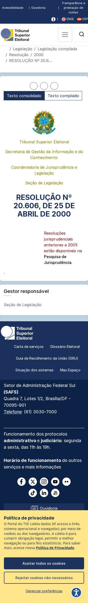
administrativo (20, 440)
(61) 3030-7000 (40, 411)
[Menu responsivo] (65, 35)
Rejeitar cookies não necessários (44, 578)
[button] (82, 34)
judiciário (51, 440)
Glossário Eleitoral (65, 346)
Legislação (22, 48)
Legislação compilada (57, 48)
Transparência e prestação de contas (73, 7)
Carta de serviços (29, 346)
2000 (39, 54)
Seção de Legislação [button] (23, 304)
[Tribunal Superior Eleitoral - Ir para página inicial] (15, 34)
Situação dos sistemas (34, 370)
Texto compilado (63, 95)
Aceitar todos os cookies (44, 563)
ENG (69, 19)
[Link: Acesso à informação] (53, 19)
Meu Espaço (70, 370)
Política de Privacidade (55, 548)
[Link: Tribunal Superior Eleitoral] (17, 332)
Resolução (19, 54)
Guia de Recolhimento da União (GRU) (47, 358)
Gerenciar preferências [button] (44, 591)
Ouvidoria (38, 8)
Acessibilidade (12, 8)
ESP (84, 19)
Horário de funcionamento (33, 460)
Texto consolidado (24, 95)
